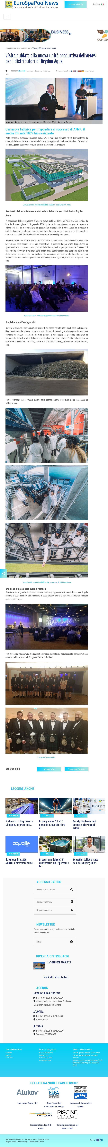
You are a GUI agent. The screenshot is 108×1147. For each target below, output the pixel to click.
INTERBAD (38, 1026)
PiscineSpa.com (45, 1060)
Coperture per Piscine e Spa (27, 1103)
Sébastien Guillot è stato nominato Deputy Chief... (85, 861)
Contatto (8, 1053)
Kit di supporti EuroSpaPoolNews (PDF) (87, 1060)
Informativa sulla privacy (36, 1142)
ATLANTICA (38, 1011)
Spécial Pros (43, 1055)
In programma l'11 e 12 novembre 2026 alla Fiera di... (52, 825)
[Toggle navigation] (7, 17)
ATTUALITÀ (13, 816)
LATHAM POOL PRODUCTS (59, 962)
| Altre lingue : (89, 71)
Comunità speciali (45, 1058)
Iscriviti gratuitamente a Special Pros (86, 1053)
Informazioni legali (23, 1142)
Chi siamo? (9, 1058)
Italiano (96, 4)
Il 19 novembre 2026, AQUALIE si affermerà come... (19, 861)
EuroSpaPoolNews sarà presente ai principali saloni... (84, 825)
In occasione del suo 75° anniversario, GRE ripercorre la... (54, 863)
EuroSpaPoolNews (46, 1053)
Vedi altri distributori (56, 977)
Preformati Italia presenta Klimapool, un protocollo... (19, 823)
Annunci (8, 1055)
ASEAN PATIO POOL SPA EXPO (46, 993)
